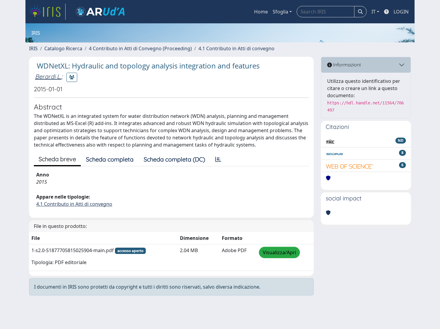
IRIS (33, 48)
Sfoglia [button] (280, 11)
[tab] (218, 159)
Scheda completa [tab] (109, 159)
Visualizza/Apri (279, 252)
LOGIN (401, 11)
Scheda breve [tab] (57, 159)
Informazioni (346, 65)
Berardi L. (48, 76)
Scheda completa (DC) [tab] (174, 159)
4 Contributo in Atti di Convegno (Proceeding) (140, 48)
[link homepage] (47, 12)
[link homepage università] (100, 12)
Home (261, 11)
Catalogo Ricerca (63, 48)
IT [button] (373, 11)
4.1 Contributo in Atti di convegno (236, 48)
